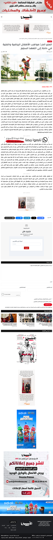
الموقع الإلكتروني (22, 287)
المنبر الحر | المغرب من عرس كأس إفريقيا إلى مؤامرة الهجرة (45, 324)
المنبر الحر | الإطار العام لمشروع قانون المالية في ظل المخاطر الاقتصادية (9, 324)
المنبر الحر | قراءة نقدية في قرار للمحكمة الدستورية (28, 324)
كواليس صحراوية (13, 529)
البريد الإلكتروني (49, 287)
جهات (9, 527)
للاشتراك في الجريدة (18, 537)
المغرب (8, 525)
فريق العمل (25, 537)
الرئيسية (49, 38)
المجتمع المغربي (13, 525)
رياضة (6, 527)
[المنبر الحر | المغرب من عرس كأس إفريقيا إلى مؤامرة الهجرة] (44, 318)
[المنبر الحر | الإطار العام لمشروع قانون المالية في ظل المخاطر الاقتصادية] (9, 318)
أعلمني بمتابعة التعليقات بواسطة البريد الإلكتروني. (42, 299)
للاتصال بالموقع (11, 537)
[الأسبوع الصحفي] (26, 17)
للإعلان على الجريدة (4, 537)
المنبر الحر (46, 38)
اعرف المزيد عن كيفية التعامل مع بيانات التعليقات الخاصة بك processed (18, 307)
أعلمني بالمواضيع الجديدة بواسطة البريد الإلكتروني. (42, 301)
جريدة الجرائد (14, 527)
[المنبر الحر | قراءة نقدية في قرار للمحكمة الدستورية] (26, 318)
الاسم (51, 281)
